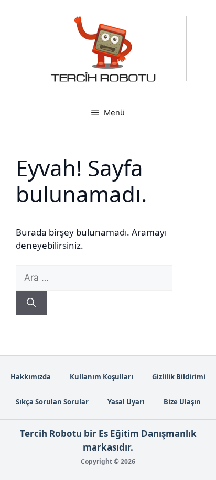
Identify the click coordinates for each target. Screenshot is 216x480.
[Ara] (31, 303)
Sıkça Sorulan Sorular (52, 402)
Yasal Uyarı (126, 402)
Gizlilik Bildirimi (179, 376)
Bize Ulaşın (182, 402)
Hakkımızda (30, 376)
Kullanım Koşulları (101, 376)
